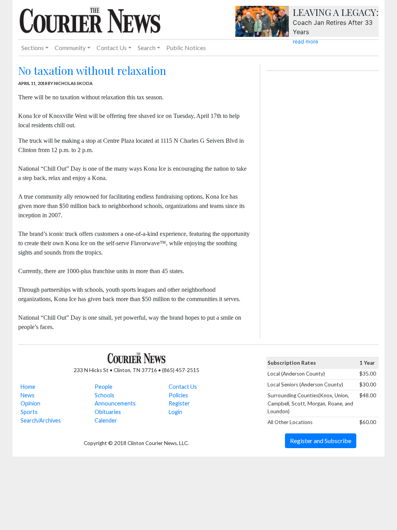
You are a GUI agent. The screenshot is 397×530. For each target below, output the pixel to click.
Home (28, 386)
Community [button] (70, 47)
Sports (29, 412)
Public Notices (186, 47)
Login (175, 412)
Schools (104, 395)
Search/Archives (41, 420)
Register (179, 403)
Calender (106, 420)
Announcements (115, 403)
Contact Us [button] (112, 47)
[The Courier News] (90, 19)
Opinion (30, 403)
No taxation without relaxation (92, 70)
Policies (178, 395)
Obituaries (108, 412)
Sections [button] (32, 47)
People (103, 386)
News (28, 395)
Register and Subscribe (320, 440)
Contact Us (183, 386)
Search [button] (146, 47)
